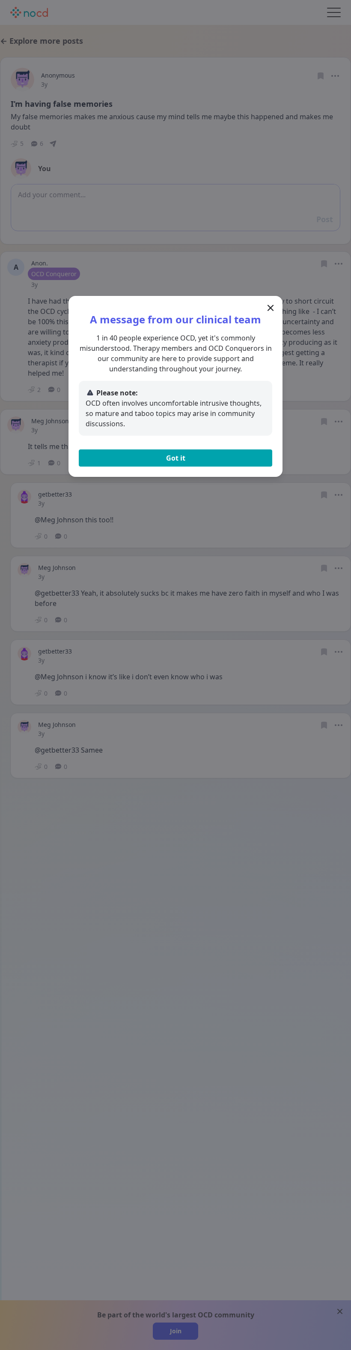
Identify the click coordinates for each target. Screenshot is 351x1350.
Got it (175, 458)
